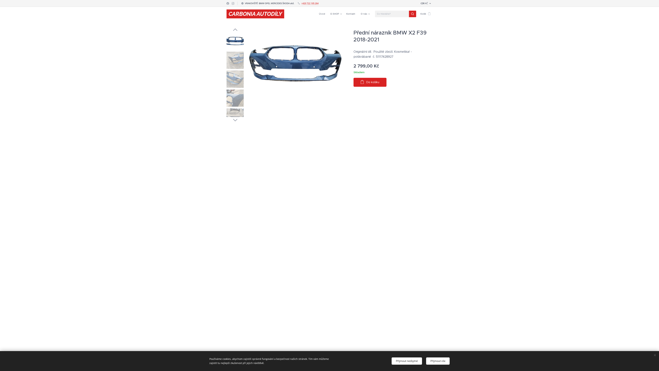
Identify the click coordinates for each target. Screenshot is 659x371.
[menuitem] (323, 14)
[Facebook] (228, 3)
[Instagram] (233, 3)
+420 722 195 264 (310, 3)
